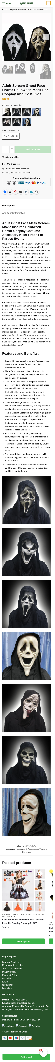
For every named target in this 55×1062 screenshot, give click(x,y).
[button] (12, 148)
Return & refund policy (12, 965)
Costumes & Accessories (38, 10)
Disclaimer (7, 988)
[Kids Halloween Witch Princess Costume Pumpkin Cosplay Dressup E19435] (23, 890)
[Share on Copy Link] (36, 191)
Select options (23, 941)
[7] (26, 122)
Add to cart (26, 1057)
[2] (16, 112)
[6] (16, 122)
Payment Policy (9, 975)
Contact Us (7, 985)
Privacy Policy (9, 972)
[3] (26, 112)
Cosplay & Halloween (17, 10)
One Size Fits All (11, 136)
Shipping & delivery (11, 962)
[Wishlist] (40, 873)
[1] (6, 112)
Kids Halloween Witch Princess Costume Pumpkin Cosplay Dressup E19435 (23, 921)
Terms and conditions (12, 968)
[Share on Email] (20, 191)
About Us (6, 978)
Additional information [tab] (13, 213)
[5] (6, 122)
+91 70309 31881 (18, 999)
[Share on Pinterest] (15, 191)
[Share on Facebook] (4, 191)
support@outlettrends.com (22, 1003)
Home (4, 10)
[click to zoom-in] (26, 37)
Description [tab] (8, 205)
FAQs (5, 981)
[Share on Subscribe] (31, 191)
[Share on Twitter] (10, 191)
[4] (36, 112)
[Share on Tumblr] (26, 191)
